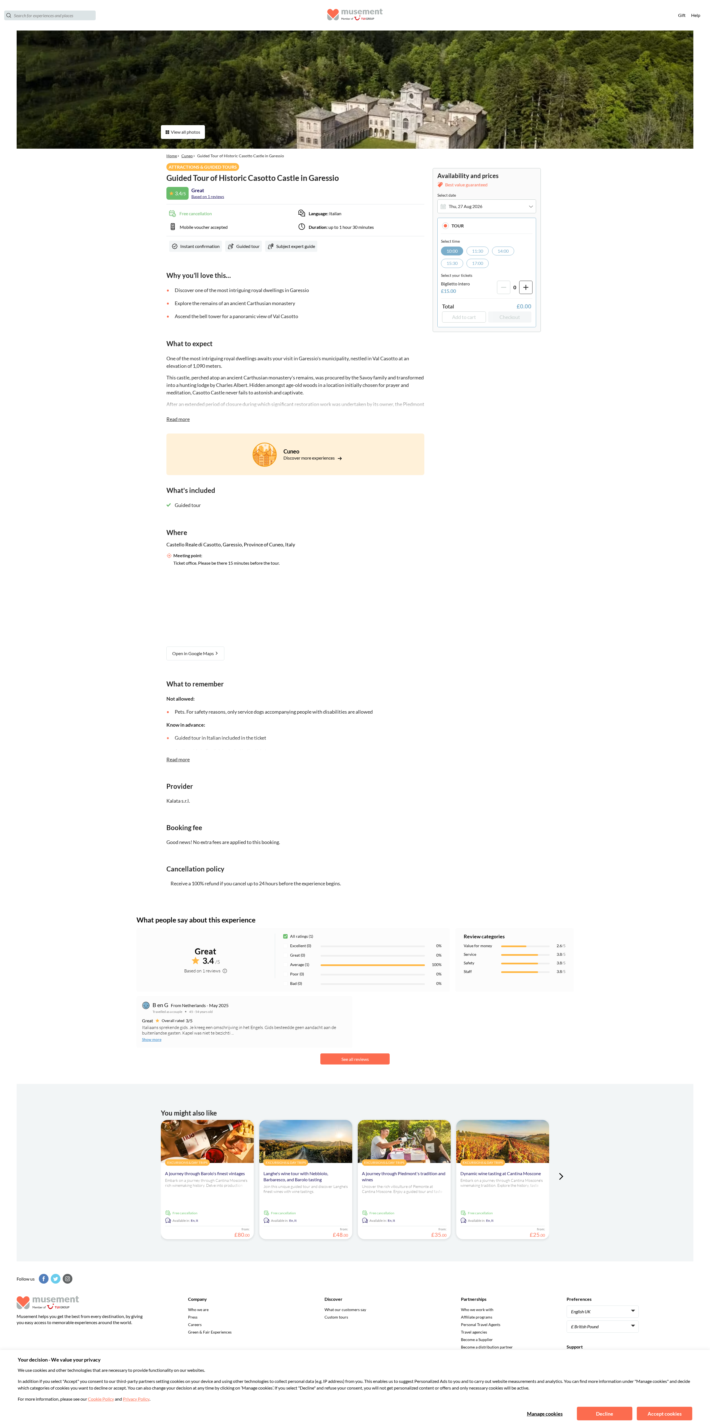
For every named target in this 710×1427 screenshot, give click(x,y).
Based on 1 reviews (207, 196)
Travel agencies (474, 1332)
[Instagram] (66, 1279)
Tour (458, 225)
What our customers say (345, 1309)
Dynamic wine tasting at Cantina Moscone (500, 1173)
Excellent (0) (300, 945)
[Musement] (355, 15)
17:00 (477, 263)
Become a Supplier (477, 1339)
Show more (151, 1039)
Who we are (198, 1309)
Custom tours (336, 1317)
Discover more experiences (309, 457)
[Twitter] (54, 1279)
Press (192, 1317)
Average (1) (299, 964)
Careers (195, 1324)
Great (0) (297, 955)
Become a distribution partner (487, 1347)
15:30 (452, 263)
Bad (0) (296, 983)
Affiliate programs (476, 1317)
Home (171, 155)
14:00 (503, 251)
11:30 (477, 251)
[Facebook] (43, 1279)
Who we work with (477, 1309)
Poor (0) (297, 974)
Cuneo (187, 155)
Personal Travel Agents (480, 1324)
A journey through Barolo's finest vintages (205, 1173)
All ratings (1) (301, 936)
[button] (486, 226)
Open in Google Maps (193, 653)
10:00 (452, 251)
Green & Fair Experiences (210, 1332)
